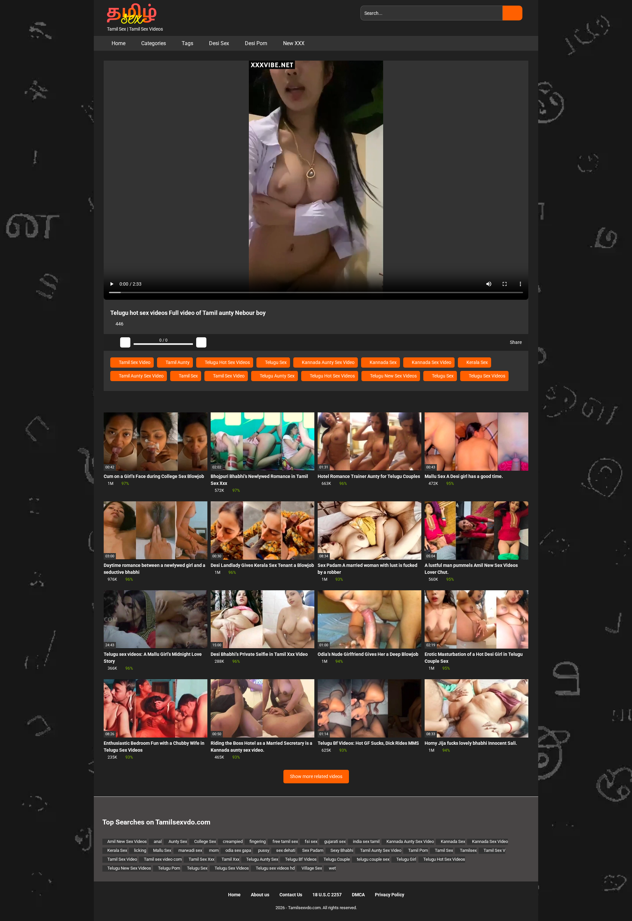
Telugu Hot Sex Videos (227, 362)
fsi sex (311, 841)
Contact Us (290, 894)
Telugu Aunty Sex (277, 375)
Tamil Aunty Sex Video (141, 375)
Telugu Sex (275, 362)
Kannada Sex (383, 362)
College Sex (205, 841)
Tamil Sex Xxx (201, 859)
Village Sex (312, 868)
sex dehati (285, 850)
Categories (153, 43)
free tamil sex (285, 841)
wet (332, 868)
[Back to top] (610, 901)
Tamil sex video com (163, 859)
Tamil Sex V (494, 850)
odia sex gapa (238, 850)
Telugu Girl (406, 859)
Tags (187, 43)
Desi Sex (219, 43)
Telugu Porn (169, 868)
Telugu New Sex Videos (393, 375)
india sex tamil (366, 841)
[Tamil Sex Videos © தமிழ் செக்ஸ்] (130, 13)
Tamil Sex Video (134, 362)
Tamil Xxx (230, 859)
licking (140, 850)
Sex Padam (312, 850)
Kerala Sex (476, 362)
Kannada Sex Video (431, 362)
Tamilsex (468, 850)
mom (214, 850)
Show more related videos (316, 776)
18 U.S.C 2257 (327, 894)
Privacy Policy (389, 894)
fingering (258, 841)
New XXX (293, 43)
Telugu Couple (337, 859)
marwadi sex (190, 850)
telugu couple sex (373, 859)
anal (158, 841)
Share (515, 342)
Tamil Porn (418, 850)
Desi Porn (256, 43)
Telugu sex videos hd (275, 868)
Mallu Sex (162, 850)
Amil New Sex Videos (127, 841)
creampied (233, 841)
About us (260, 894)
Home (118, 43)
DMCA (358, 894)
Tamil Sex (188, 375)
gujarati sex (335, 841)
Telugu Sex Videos (486, 375)
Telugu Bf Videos (301, 859)
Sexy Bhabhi (341, 850)
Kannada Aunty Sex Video (328, 362)
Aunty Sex (178, 841)
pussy (263, 850)
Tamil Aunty (177, 362)
